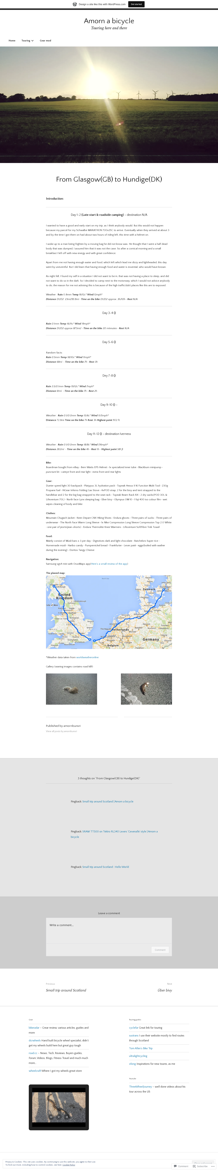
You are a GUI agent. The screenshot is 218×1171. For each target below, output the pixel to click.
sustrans (133, 1035)
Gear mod (45, 40)
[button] (51, 1117)
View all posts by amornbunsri (61, 731)
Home (12, 40)
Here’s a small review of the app (109, 563)
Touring (25, 40)
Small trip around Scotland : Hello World (105, 866)
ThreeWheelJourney (140, 1086)
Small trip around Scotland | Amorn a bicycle (107, 801)
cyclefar (133, 1027)
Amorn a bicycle (109, 21)
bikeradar (34, 1027)
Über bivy (165, 987)
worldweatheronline (87, 657)
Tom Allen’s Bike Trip (141, 1048)
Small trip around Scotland (66, 987)
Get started (136, 4)
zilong (132, 1063)
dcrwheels (35, 1040)
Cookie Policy (69, 1165)
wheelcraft (35, 1070)
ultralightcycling (138, 1056)
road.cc (33, 1053)
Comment (160, 949)
